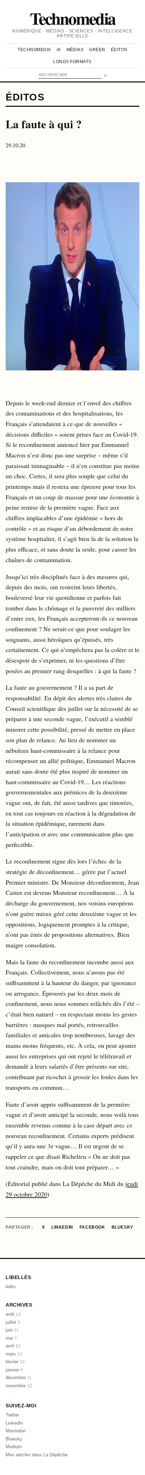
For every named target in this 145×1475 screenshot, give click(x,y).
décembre (19, 1377)
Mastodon (16, 1430)
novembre (19, 1385)
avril (13, 1345)
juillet (13, 1322)
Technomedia (72, 18)
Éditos (119, 49)
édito (10, 1286)
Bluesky (122, 1227)
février (15, 1361)
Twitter (12, 1415)
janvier (14, 1369)
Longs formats (72, 61)
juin (12, 1330)
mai (11, 1338)
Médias (75, 49)
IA (59, 49)
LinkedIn (62, 1227)
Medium (14, 1446)
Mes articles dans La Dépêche (37, 1454)
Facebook (92, 1227)
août (13, 1314)
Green (97, 49)
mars (14, 1354)
